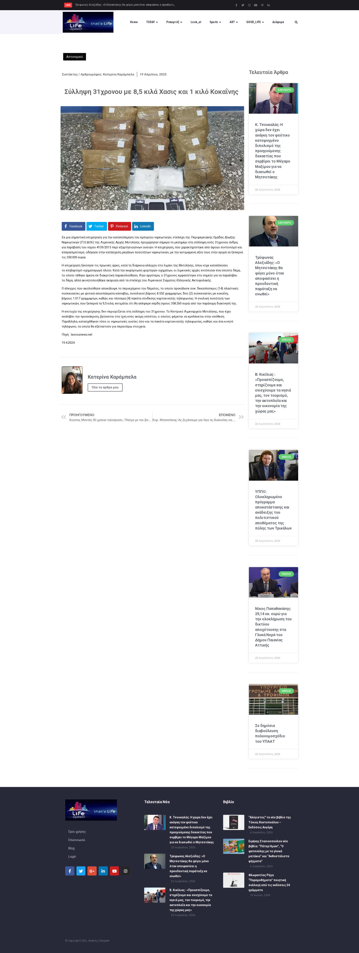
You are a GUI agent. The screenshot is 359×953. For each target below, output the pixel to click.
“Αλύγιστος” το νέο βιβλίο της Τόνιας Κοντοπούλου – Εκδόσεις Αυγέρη (269, 822)
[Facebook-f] (236, 5)
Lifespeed (103, 940)
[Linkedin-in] (268, 5)
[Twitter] (242, 5)
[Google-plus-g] (92, 870)
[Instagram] (249, 5)
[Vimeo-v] (262, 5)
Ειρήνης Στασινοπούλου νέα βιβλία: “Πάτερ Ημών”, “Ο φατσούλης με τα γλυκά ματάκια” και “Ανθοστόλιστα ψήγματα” (268, 851)
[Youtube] (255, 5)
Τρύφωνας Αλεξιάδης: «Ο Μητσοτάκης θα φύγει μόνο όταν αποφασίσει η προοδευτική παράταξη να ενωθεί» (189, 866)
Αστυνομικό (74, 57)
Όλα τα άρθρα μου (105, 387)
